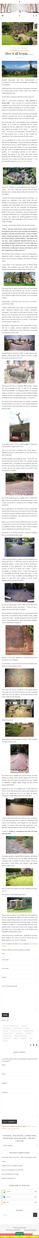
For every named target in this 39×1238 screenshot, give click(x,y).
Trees (31, 1038)
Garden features (18, 1028)
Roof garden (23, 1038)
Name (4, 1065)
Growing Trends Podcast (24, 161)
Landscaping (28, 1033)
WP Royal (17, 1230)
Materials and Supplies (20, 1036)
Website (4, 1083)
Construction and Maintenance (11, 1026)
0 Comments (19, 57)
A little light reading (19, 48)
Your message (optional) (9, 986)
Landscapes (19, 1033)
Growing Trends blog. (30, 1230)
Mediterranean (7, 1038)
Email (3, 1074)
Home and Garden (16, 1031)
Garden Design (7, 1028)
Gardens (27, 1028)
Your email (5, 968)
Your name (5, 959)
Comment (5, 1092)
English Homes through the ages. (12, 1165)
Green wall (5, 1031)
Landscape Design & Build (19, 50)
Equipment (24, 1026)
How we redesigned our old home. (12, 1170)
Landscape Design (28, 1031)
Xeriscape (5, 1041)
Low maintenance (7, 1036)
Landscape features (8, 1033)
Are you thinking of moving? (10, 1174)
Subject (4, 977)
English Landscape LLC (9, 1178)
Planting (15, 1038)
